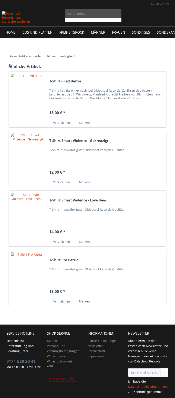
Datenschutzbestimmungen (148, 387)
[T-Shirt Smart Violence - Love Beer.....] (28, 218)
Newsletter (95, 346)
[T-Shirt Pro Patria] (28, 278)
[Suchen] (117, 13)
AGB (50, 366)
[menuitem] (93, 15)
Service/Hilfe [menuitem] (160, 3)
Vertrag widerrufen (62, 378)
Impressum (96, 356)
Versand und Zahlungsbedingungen (63, 348)
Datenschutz (96, 351)
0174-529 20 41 (21, 361)
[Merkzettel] (147, 13)
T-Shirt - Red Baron (65, 81)
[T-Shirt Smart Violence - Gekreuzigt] (28, 159)
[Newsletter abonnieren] (164, 372)
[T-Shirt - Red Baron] (28, 99)
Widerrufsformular (60, 361)
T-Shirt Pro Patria (64, 260)
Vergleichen (61, 123)
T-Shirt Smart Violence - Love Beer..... (80, 200)
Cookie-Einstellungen (103, 341)
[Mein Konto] (157, 13)
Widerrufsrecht (58, 356)
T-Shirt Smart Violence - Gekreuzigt (78, 141)
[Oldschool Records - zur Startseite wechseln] (16, 17)
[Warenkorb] (168, 13)
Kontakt (52, 341)
